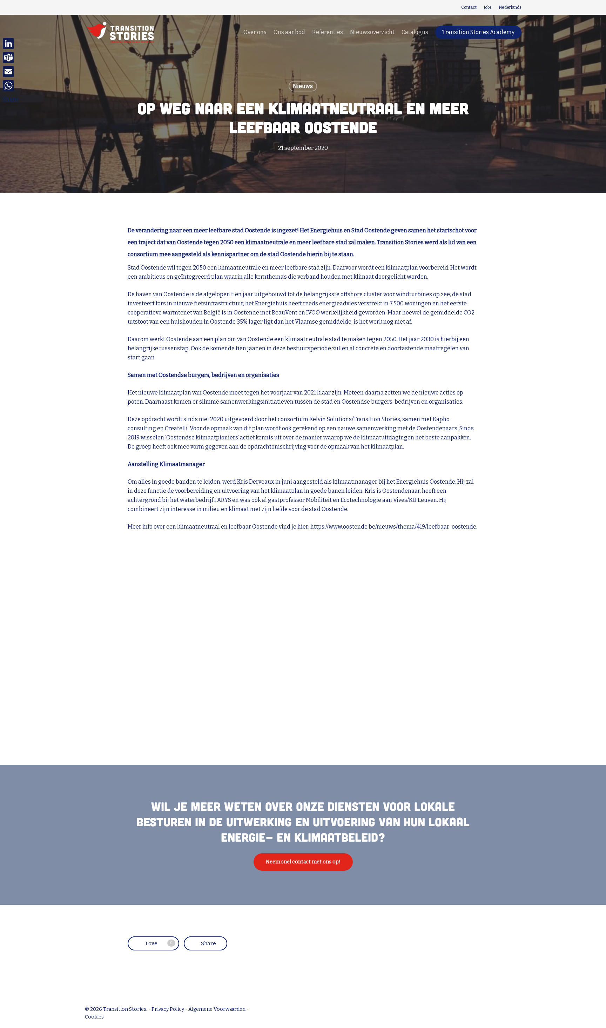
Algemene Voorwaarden (216, 1009)
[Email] (10, 72)
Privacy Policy (168, 1009)
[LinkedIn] (10, 44)
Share (10, 99)
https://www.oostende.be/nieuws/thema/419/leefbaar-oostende (393, 526)
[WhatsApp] (10, 86)
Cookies (94, 1017)
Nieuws (303, 86)
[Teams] (10, 58)
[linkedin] (87, 7)
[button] (303, 862)
